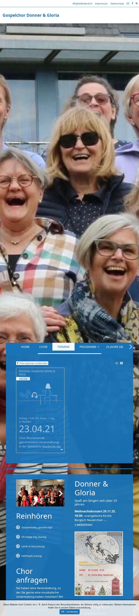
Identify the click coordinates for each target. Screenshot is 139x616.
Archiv (23, 378)
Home (14, 26)
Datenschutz (117, 3)
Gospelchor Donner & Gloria (37, 372)
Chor (32, 26)
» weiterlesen (84, 524)
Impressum (101, 3)
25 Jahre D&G (104, 26)
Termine (52, 26)
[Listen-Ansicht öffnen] (116, 363)
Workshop (24, 370)
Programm (76, 26)
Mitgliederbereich (82, 3)
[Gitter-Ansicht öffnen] (121, 363)
